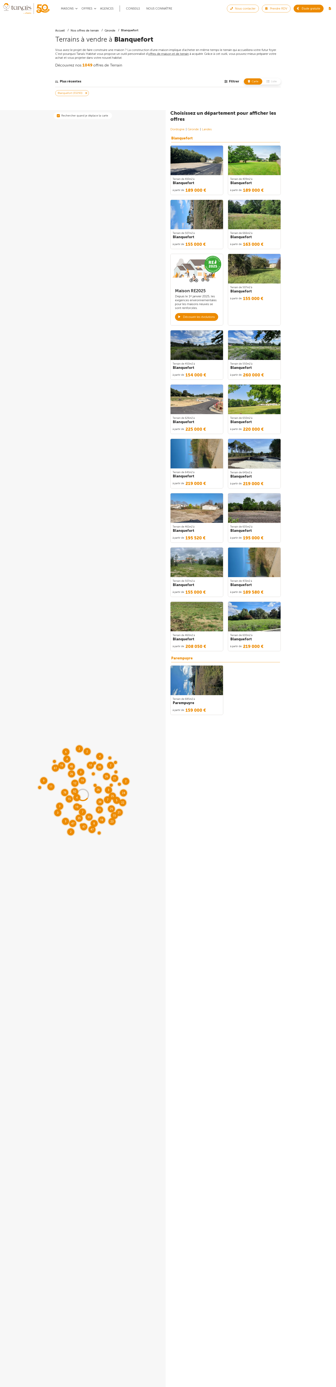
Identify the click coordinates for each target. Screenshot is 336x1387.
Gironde (193, 129)
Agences (107, 8)
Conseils (133, 8)
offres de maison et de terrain (168, 54)
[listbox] (68, 81)
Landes (207, 129)
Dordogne (177, 129)
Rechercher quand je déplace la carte (84, 115)
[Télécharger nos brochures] (330, 8)
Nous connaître (159, 8)
